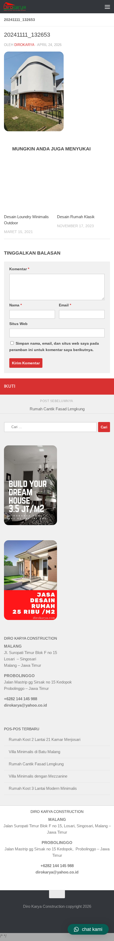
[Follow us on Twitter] (87, 386)
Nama (15, 305)
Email (65, 305)
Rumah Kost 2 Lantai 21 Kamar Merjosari (44, 739)
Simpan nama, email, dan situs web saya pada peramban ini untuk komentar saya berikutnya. (54, 346)
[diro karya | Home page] (18, 6)
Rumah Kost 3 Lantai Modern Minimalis (43, 788)
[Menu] (107, 6)
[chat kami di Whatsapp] (69, 386)
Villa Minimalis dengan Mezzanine (38, 776)
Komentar (19, 269)
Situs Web (18, 324)
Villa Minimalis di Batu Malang (34, 751)
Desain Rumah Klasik (76, 216)
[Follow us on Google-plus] (97, 386)
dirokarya (24, 45)
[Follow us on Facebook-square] (78, 386)
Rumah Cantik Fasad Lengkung (36, 764)
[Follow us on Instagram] (106, 386)
